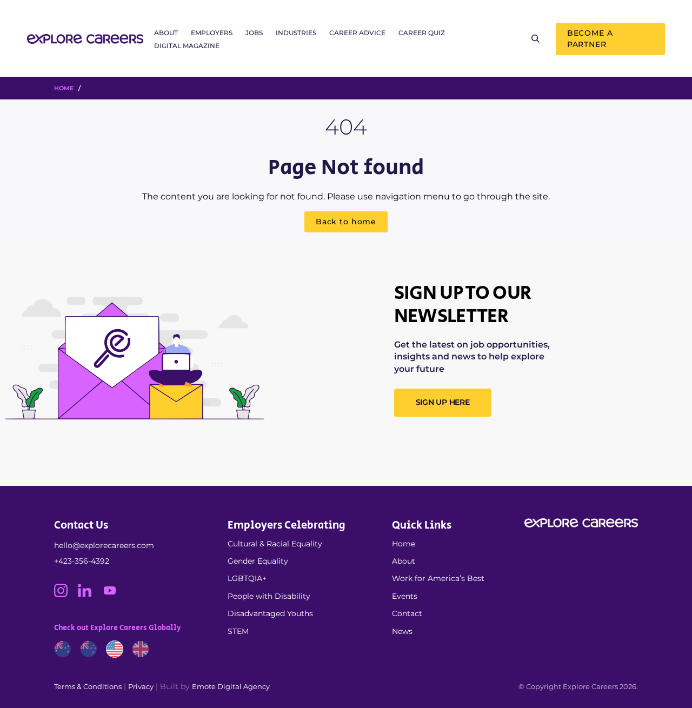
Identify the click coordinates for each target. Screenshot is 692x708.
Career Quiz (421, 33)
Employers (211, 33)
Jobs (254, 33)
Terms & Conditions (88, 686)
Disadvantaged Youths (270, 613)
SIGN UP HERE (443, 402)
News (402, 631)
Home (403, 544)
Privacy (141, 686)
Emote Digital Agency (231, 686)
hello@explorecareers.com (104, 545)
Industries (296, 33)
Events (404, 596)
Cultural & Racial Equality (275, 544)
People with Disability (269, 596)
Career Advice (357, 33)
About (166, 33)
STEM (238, 631)
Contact (407, 613)
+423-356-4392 (81, 561)
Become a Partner (590, 38)
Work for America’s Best (438, 578)
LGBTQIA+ (247, 578)
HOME (64, 88)
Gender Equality (258, 561)
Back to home (346, 221)
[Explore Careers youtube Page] (114, 594)
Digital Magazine (186, 46)
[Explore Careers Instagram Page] (66, 594)
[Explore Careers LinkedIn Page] (90, 594)
